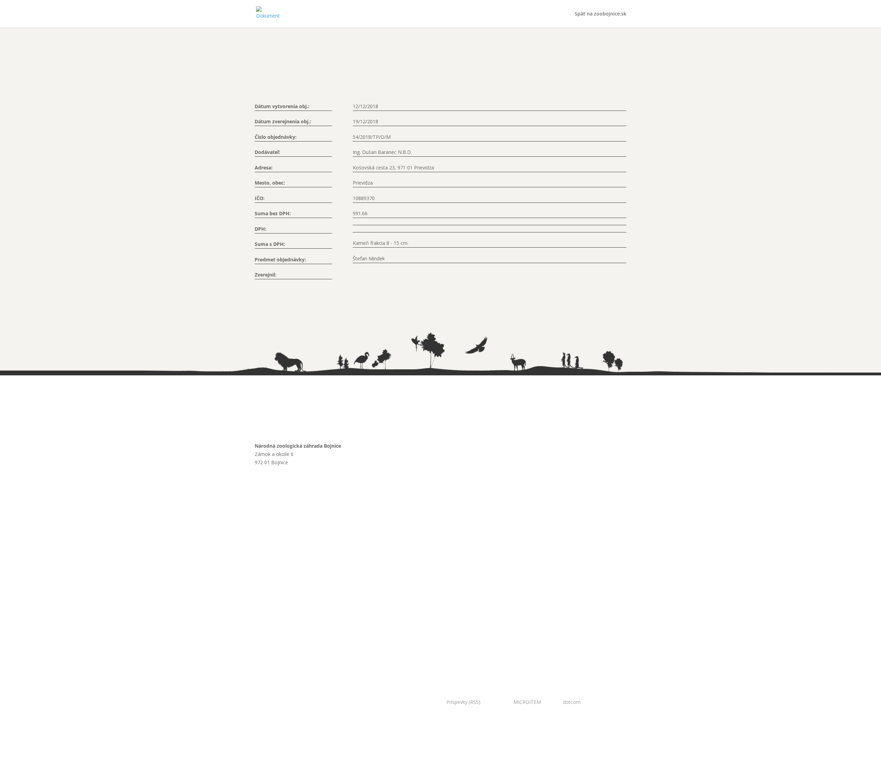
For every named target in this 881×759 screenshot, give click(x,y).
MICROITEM (527, 702)
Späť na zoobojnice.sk (600, 14)
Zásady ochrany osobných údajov (304, 554)
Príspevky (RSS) (463, 702)
